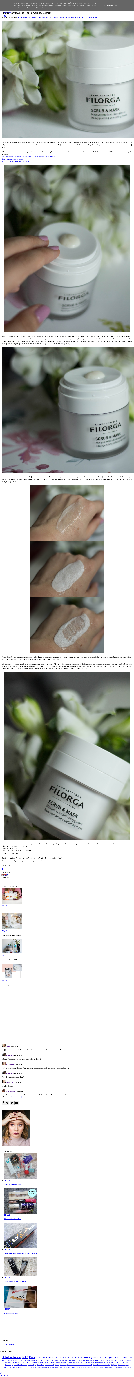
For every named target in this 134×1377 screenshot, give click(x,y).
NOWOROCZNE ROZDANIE (12, 1219)
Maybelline (93, 1357)
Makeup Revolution (60, 1362)
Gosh (68, 1365)
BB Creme (27, 1367)
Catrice (42, 1360)
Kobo (94, 1365)
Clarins (115, 1357)
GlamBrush (47, 1367)
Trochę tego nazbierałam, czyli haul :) (15, 1281)
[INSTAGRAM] (7, 1103)
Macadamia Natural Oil (103, 1365)
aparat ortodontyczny (119, 1367)
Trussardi (109, 1367)
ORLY (69, 1367)
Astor (22, 1367)
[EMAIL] (16, 1103)
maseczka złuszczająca (46, 17)
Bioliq (32, 1367)
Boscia (23, 1362)
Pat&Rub (21, 1365)
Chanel (38, 1357)
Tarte (5, 1362)
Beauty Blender (38, 1362)
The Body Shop (125, 1357)
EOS (112, 1362)
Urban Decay (34, 1360)
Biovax (37, 1367)
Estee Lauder (83, 1357)
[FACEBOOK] (2, 875)
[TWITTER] (5, 875)
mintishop (128, 1367)
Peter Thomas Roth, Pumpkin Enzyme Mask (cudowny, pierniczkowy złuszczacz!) (29, 156)
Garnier (57, 1365)
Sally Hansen (85, 1362)
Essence (56, 1360)
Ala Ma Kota (10, 1344)
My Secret (15, 1365)
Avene (106, 1362)
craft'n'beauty (94, 1362)
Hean (56, 1367)
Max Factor (19, 1360)
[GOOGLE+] (7, 875)
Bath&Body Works (83, 1360)
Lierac (65, 1367)
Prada (73, 1367)
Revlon (62, 1360)
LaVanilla (61, 1367)
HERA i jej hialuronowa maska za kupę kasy (16, 161)
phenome (18, 1367)
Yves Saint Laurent (14, 1362)
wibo (31, 1362)
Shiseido (7, 1357)
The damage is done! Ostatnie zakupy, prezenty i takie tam (21, 1253)
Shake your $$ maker (93, 1367)
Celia (109, 1362)
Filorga (20, 17)
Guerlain (102, 1360)
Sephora (94, 17)
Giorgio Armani (119, 1362)
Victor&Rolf (7, 1367)
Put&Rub (77, 1367)
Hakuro (46, 1362)
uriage (101, 1362)
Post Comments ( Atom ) (19, 1097)
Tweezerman (121, 1365)
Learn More (107, 5)
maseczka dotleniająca (30, 17)
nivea (25, 1365)
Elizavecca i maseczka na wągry (12, 159)
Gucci (52, 1367)
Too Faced (68, 1360)
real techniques (32, 1365)
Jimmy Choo (81, 1365)
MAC (25, 1357)
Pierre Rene (71, 1362)
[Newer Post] (2, 882)
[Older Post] (2, 870)
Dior (3, 1360)
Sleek (115, 1365)
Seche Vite (84, 1367)
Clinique (8, 1360)
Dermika (41, 1367)
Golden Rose (72, 1357)
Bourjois (108, 1357)
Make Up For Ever (117, 1360)
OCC (112, 1365)
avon (27, 1362)
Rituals (78, 1362)
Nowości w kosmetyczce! (11, 1313)
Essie (32, 1357)
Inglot (13, 1360)
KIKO (51, 1362)
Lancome (127, 1362)
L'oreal (44, 1357)
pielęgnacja (78, 17)
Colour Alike (49, 1360)
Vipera (13, 1367)
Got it (117, 5)
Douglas (43, 1365)
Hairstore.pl (73, 1365)
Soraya (101, 1367)
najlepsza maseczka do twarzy (64, 17)
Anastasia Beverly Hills (57, 1357)
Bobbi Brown (94, 1360)
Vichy (127, 1365)
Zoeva (74, 1360)
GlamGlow (63, 1365)
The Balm (26, 1360)
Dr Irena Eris (50, 1365)
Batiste (39, 1365)
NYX (126, 1360)
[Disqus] (67, 1015)
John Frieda (88, 1365)
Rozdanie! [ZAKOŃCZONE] (12, 1184)
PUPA (130, 1360)
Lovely (108, 1360)
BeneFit (101, 1357)
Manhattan (8, 1365)
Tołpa (105, 1367)
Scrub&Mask (86, 17)
